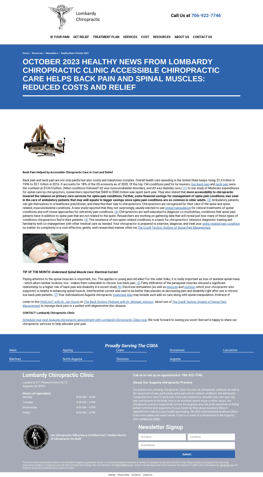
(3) (116, 212)
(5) (138, 283)
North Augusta (72, 359)
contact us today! (149, 418)
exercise (172, 287)
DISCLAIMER (122, 465)
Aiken (13, 350)
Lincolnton (230, 350)
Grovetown (177, 350)
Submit (186, 454)
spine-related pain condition (221, 224)
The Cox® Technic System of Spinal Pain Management (174, 227)
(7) (56, 295)
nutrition (189, 287)
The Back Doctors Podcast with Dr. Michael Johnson (118, 302)
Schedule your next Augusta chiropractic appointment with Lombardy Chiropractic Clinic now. (85, 320)
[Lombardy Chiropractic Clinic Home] (76, 17)
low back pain (200, 184)
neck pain (222, 184)
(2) (209, 200)
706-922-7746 (206, 15)
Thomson (122, 359)
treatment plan (122, 295)
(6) (120, 287)
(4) (86, 220)
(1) (185, 188)
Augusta (175, 359)
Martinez (15, 359)
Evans (120, 350)
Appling (68, 350)
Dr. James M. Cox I (225, 465)
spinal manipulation (178, 208)
